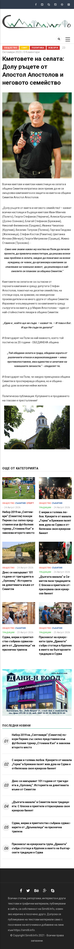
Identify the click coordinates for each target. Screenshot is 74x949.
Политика (38, 48)
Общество (10, 48)
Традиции (45, 507)
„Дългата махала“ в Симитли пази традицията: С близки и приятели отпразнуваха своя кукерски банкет (41, 806)
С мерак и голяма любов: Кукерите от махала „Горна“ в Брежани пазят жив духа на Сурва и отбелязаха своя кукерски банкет (42, 764)
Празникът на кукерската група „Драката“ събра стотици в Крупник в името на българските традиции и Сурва (41, 848)
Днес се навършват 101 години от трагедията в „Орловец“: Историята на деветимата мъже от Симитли (40, 785)
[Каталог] (37, 21)
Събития (20, 503)
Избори (53, 48)
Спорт (30, 503)
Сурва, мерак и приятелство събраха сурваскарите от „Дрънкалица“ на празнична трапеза (41, 827)
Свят (24, 48)
